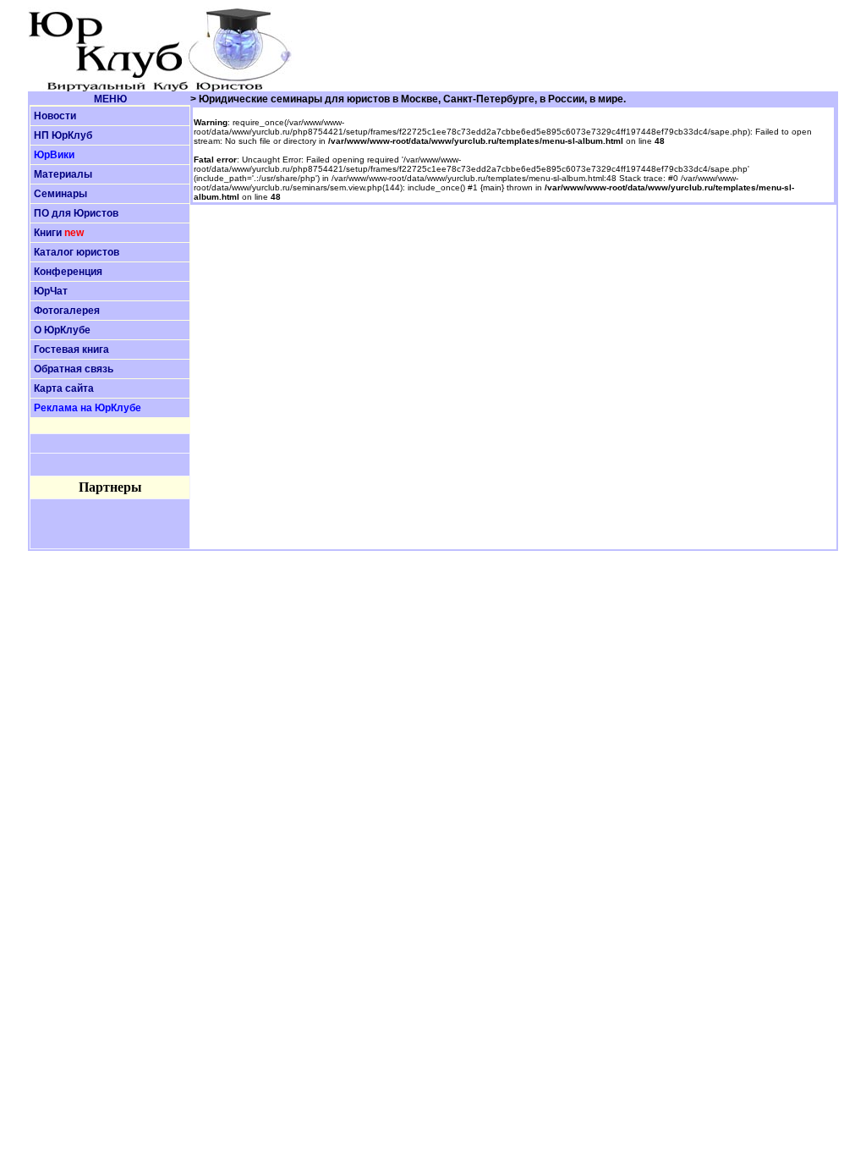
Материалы (63, 174)
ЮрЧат (51, 291)
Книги (48, 233)
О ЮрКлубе (62, 330)
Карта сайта (64, 388)
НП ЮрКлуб (63, 135)
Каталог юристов (76, 252)
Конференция (68, 272)
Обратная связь (73, 369)
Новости (55, 116)
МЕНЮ (110, 99)
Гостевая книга (71, 349)
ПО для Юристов (76, 213)
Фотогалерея (67, 311)
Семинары (60, 194)
